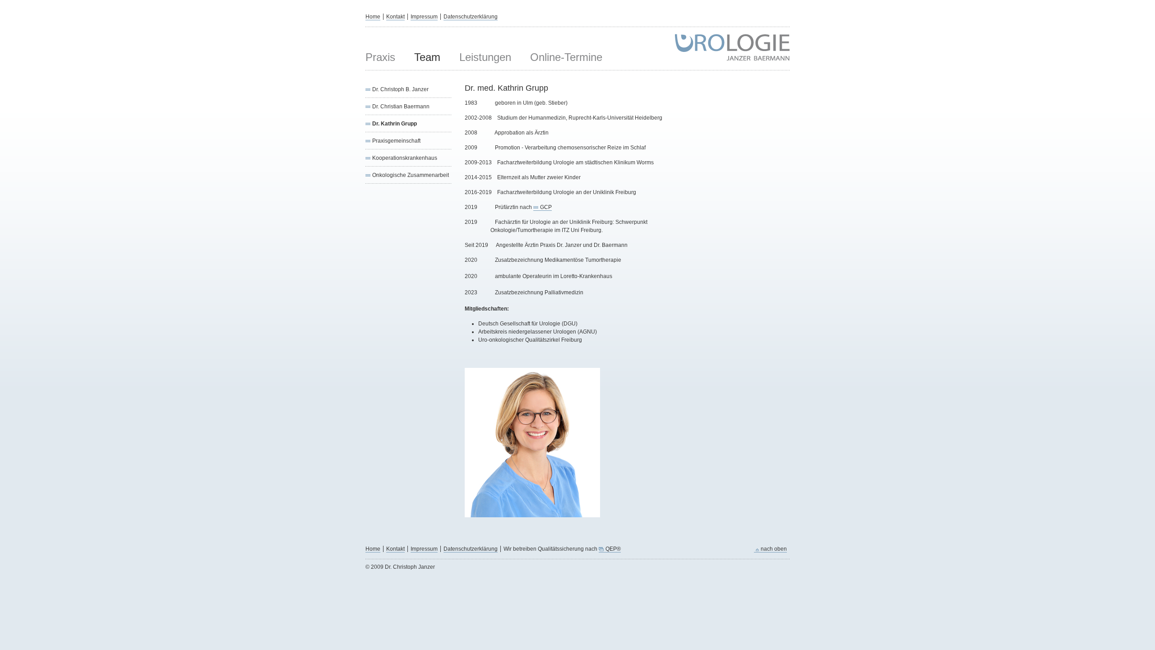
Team (427, 57)
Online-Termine (566, 57)
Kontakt (395, 17)
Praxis (380, 57)
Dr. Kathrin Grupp (394, 124)
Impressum (424, 17)
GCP (546, 207)
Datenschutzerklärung (471, 17)
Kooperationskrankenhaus (404, 158)
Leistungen (485, 57)
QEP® (613, 549)
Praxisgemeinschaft (396, 141)
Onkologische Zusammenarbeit (410, 175)
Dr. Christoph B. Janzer (400, 89)
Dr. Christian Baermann (401, 106)
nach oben (774, 549)
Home (372, 17)
